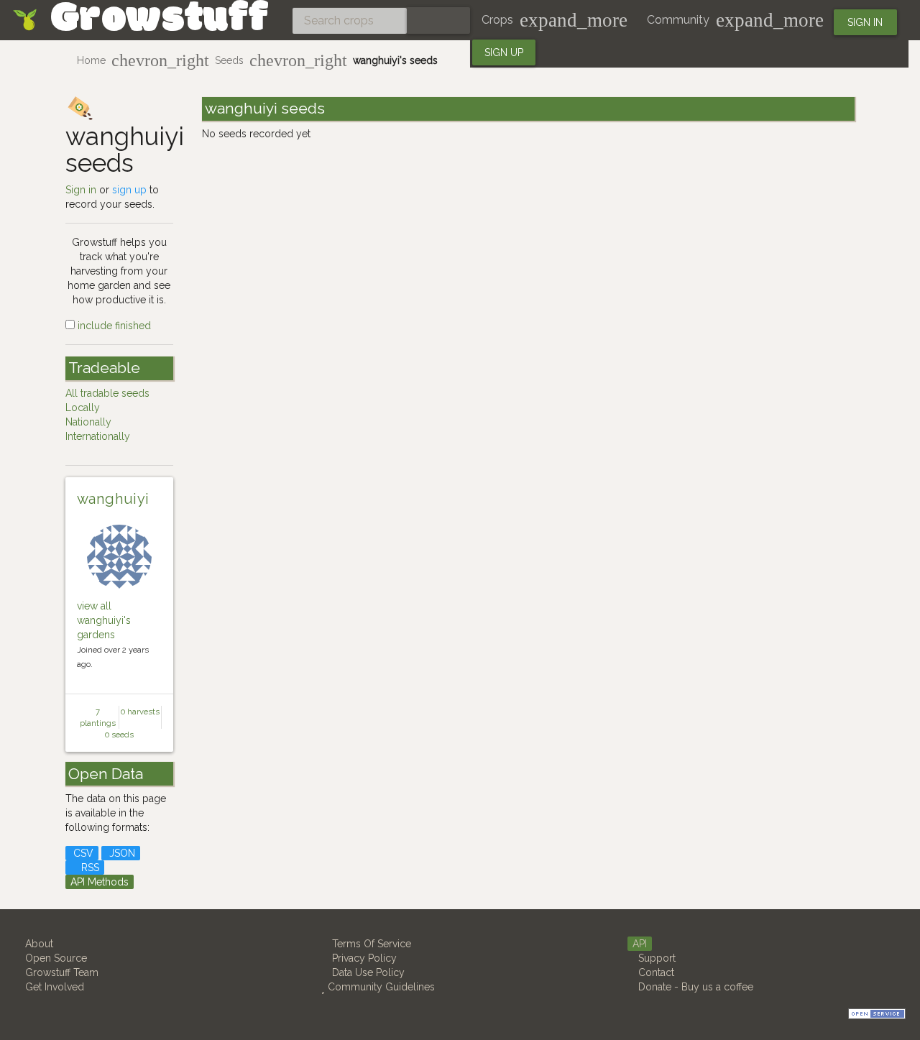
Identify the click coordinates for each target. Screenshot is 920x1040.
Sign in (865, 22)
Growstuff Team (60, 972)
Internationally (97, 436)
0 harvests (140, 712)
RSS (88, 867)
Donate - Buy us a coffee (694, 987)
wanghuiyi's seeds (395, 60)
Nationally (88, 422)
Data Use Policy (367, 972)
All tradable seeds (107, 393)
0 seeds (119, 735)
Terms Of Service (370, 943)
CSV (81, 853)
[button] (552, 20)
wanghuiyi (113, 498)
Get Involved (53, 987)
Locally (82, 407)
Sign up (503, 52)
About (37, 943)
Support (655, 958)
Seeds (229, 60)
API (639, 943)
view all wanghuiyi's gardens (104, 620)
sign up (129, 189)
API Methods (99, 882)
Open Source (54, 958)
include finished (113, 325)
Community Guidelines (380, 987)
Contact (654, 972)
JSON (120, 853)
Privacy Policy (363, 958)
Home (91, 60)
